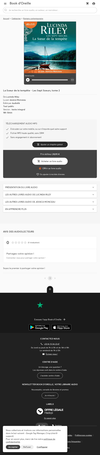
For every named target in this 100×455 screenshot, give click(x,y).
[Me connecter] (94, 4)
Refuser (27, 447)
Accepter (13, 447)
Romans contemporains (33, 18)
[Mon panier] (87, 4)
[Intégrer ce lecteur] (72, 80)
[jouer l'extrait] (28, 80)
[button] (50, 187)
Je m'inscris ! (50, 395)
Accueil (6, 18)
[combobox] (50, 10)
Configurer (42, 447)
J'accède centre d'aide (50, 375)
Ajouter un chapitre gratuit (52, 144)
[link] (50, 168)
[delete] (50, 289)
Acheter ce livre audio (51, 161)
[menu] (5, 4)
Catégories (16, 18)
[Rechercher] (6, 10)
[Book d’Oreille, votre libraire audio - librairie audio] (20, 3)
